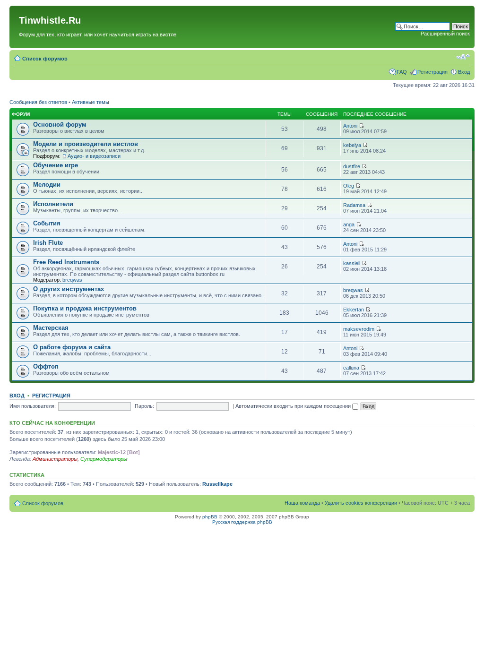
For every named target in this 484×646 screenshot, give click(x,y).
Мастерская (51, 327)
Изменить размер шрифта (463, 56)
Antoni (350, 126)
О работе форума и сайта (72, 347)
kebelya (352, 145)
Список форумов (45, 58)
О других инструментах (68, 289)
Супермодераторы (103, 459)
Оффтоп (46, 366)
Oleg (348, 186)
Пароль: (144, 406)
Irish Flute (48, 242)
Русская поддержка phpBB (242, 522)
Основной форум (59, 124)
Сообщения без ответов (38, 102)
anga (348, 224)
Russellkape (217, 484)
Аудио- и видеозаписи (94, 156)
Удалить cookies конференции (361, 503)
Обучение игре (55, 165)
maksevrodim (358, 329)
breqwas (72, 280)
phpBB (209, 516)
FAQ (402, 72)
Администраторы (55, 459)
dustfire (351, 166)
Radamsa (354, 205)
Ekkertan (353, 309)
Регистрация (432, 72)
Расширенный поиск (445, 33)
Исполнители (53, 203)
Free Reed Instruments (66, 262)
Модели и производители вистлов (85, 143)
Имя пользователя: (32, 406)
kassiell (351, 263)
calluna (351, 367)
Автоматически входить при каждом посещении (293, 406)
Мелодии (46, 184)
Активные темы (90, 102)
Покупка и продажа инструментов (85, 308)
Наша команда (302, 503)
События (46, 223)
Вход (464, 72)
